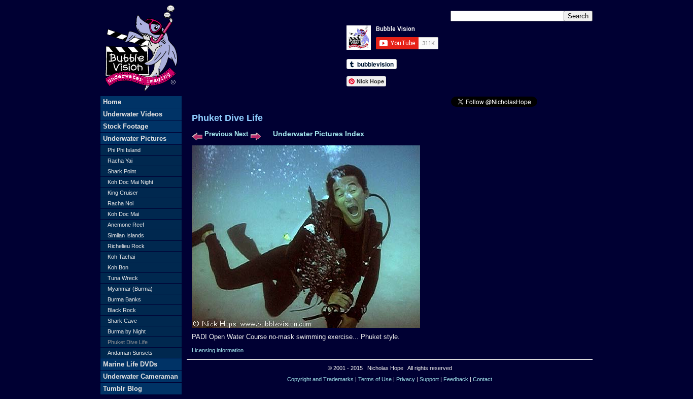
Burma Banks (124, 299)
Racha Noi (120, 203)
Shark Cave (122, 321)
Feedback (455, 379)
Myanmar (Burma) (130, 289)
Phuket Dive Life (128, 342)
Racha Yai (120, 161)
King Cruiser (123, 193)
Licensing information (218, 350)
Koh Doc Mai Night (130, 182)
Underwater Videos (132, 114)
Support (429, 379)
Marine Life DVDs (130, 364)
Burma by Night (127, 331)
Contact (482, 379)
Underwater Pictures (134, 138)
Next (241, 134)
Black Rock (122, 310)
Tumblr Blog (122, 388)
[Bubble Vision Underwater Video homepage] (141, 94)
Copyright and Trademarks (320, 379)
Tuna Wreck (123, 278)
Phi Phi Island (124, 150)
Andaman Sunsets (130, 353)
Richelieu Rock (126, 246)
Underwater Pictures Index (318, 134)
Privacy (405, 379)
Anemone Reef (126, 225)
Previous (218, 134)
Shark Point (122, 171)
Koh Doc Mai (123, 214)
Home (112, 102)
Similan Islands (126, 235)
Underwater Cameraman (140, 376)
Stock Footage (125, 126)
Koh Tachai (121, 257)
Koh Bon (118, 267)
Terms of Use (375, 379)
